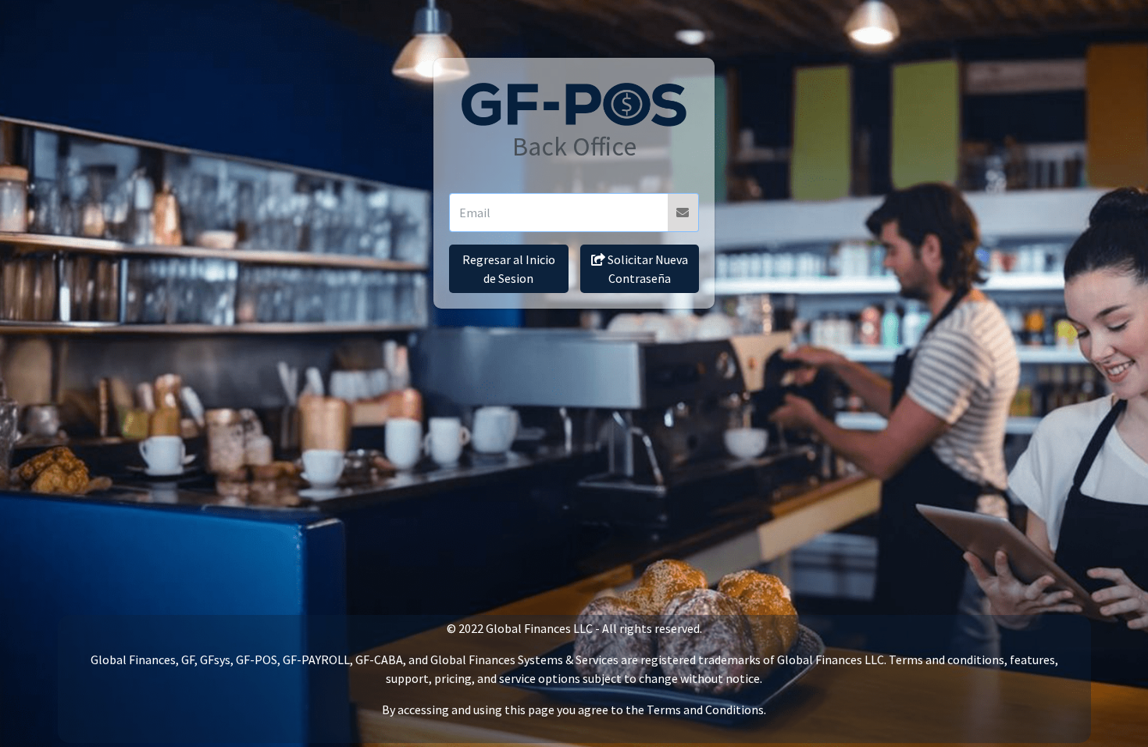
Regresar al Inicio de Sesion (508, 269)
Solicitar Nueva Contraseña (646, 269)
